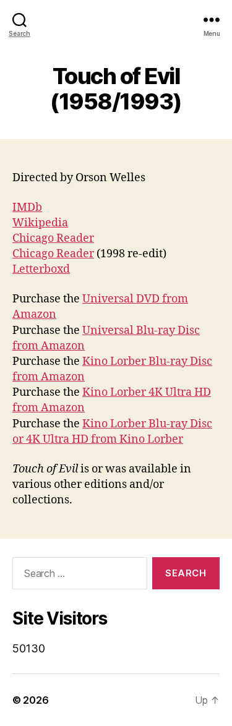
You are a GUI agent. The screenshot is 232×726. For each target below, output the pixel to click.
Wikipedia (40, 223)
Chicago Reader (53, 238)
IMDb (27, 207)
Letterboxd (41, 269)
